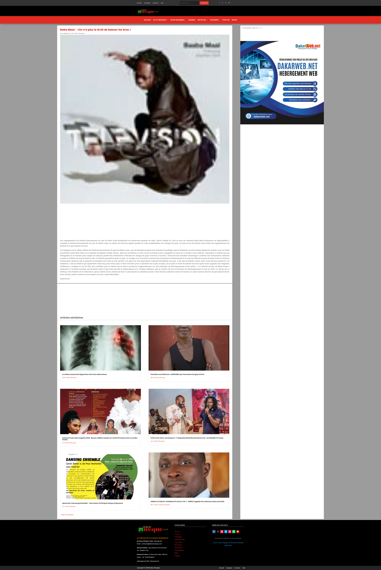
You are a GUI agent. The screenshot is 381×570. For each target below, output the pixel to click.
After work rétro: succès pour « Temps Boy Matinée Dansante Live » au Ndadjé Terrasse (187, 438)
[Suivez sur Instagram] (226, 2)
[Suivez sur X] (222, 2)
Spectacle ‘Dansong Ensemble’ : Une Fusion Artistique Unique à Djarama (92, 503)
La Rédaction (66, 33)
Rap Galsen (178, 545)
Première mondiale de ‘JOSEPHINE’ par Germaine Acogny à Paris (177, 374)
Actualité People (180, 539)
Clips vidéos (178, 542)
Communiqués (179, 550)
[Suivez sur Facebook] (219, 2)
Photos (226, 20)
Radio (234, 20)
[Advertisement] (201, 10)
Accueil (139, 3)
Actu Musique (159, 20)
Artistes (202, 20)
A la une (177, 534)
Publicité (177, 556)
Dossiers (214, 20)
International (178, 547)
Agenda (191, 20)
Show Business (177, 20)
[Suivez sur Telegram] (225, 531)
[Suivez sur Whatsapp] (233, 531)
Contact (156, 3)
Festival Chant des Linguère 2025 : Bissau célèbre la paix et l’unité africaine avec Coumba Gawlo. (99, 439)
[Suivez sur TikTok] (229, 531)
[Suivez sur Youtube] (229, 2)
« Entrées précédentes (67, 515)
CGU (162, 3)
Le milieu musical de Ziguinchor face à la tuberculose (84, 374)
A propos (147, 3)
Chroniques (81, 33)
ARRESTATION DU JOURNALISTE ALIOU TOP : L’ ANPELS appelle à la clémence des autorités (187, 501)
